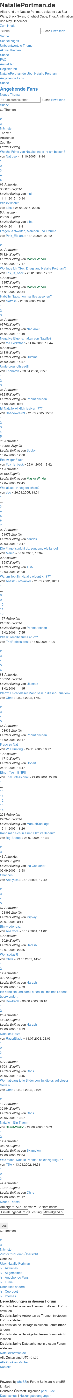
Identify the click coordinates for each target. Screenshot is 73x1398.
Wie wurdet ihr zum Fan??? (19, 637)
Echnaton (12, 371)
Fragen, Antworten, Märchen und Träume (28, 231)
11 (2, 609)
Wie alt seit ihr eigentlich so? (20, 487)
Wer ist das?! (9, 954)
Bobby (31, 450)
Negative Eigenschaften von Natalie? (25, 338)
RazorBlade (14, 1038)
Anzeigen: (7, 1207)
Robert (31, 763)
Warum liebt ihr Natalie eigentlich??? (25, 576)
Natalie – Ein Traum (13, 1122)
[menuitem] (17, 45)
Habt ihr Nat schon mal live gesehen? (26, 296)
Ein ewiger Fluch (11, 459)
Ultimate (32, 683)
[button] (5, 128)
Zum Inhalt (7, 25)
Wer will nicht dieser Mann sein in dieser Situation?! (35, 693)
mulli (30, 193)
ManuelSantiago (38, 823)
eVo (8, 492)
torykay (32, 917)
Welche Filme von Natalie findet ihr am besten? (32, 151)
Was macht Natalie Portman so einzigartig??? (31, 1159)
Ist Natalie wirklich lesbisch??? (21, 408)
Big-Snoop (13, 837)
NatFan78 (33, 329)
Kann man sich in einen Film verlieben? (27, 833)
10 (2, 604)
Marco (10, 553)
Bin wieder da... (10, 926)
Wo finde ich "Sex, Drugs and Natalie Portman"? (33, 268)
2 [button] (1, 119)
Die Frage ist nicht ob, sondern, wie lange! (29, 548)
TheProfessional (17, 641)
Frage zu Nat (9, 744)
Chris (9, 697)
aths (9, 207)
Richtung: (36, 1212)
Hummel (32, 357)
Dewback (12, 1001)
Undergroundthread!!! (14, 366)
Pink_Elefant (15, 235)
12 (2, 613)
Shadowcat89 (15, 413)
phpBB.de (48, 1391)
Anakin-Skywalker (18, 581)
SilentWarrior (15, 1127)
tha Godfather (15, 343)
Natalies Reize (10, 1033)
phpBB (22, 1381)
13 (2, 805)
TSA (30, 567)
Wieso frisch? (9, 203)
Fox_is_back (15, 273)
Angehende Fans (19, 88)
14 (2, 809)
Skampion (34, 1150)
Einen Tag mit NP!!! (13, 772)
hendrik (32, 539)
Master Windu (36, 259)
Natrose (11, 156)
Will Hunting (14, 749)
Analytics (12, 879)
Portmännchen (37, 399)
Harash (32, 945)
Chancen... (7, 875)
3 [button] (1, 123)
